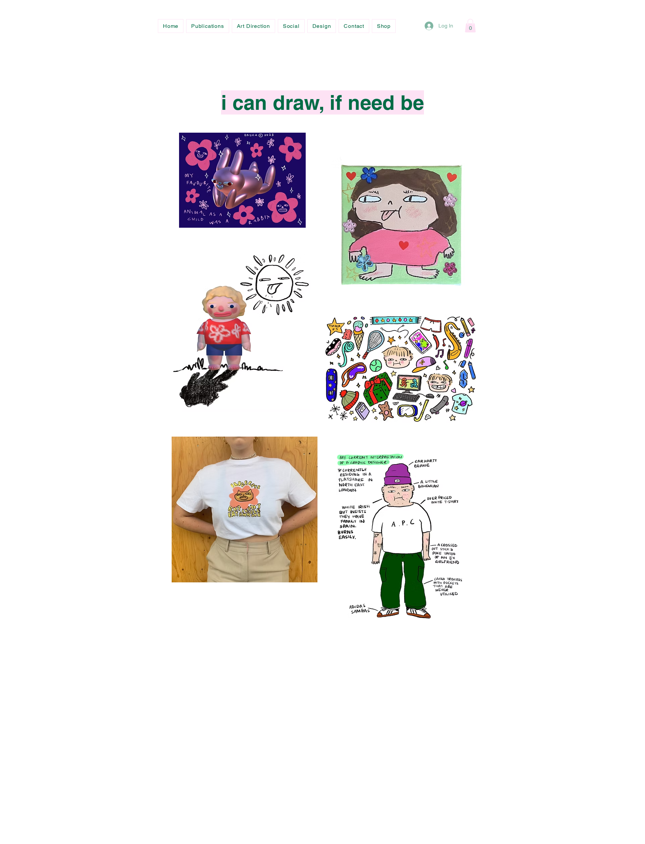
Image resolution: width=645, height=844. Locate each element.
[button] (470, 26)
